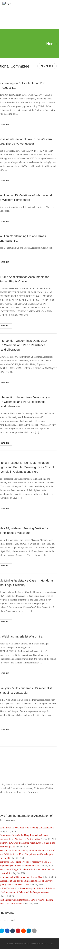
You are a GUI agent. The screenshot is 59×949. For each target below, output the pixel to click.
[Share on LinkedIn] (29, 931)
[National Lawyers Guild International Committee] (26, 3)
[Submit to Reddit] (23, 931)
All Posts (47, 66)
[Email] (34, 931)
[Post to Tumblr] (12, 931)
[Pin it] (18, 931)
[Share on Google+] (7, 931)
